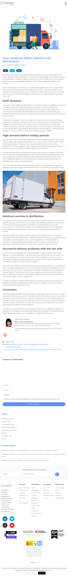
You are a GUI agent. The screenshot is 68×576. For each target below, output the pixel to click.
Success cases (60, 488)
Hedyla (3, 433)
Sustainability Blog (7, 424)
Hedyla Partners (48, 495)
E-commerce (35, 493)
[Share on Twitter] (12, 70)
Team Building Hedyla (13, 347)
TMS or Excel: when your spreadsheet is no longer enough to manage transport (29, 450)
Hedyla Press (59, 498)
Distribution (19, 344)
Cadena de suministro (9, 430)
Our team (46, 490)
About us (46, 488)
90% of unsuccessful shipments (32, 268)
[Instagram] (5, 525)
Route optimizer (24, 488)
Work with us (47, 493)
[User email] (5, 335)
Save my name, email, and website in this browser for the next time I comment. (32, 399)
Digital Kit (58, 495)
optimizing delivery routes (33, 344)
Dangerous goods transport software (36, 513)
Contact (46, 498)
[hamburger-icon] (66, 3)
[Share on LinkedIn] (19, 70)
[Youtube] (12, 525)
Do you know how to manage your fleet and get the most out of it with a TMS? (33, 349)
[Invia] (57, 474)
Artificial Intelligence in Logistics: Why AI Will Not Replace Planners (25, 460)
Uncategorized (6, 436)
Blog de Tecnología (8, 427)
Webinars (58, 493)
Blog (56, 490)
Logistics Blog (10, 342)
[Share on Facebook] (5, 70)
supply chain (9, 344)
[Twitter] (12, 518)
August (5, 231)
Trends (3, 439)
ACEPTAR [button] (41, 573)
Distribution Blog (7, 419)
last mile (46, 344)
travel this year (47, 253)
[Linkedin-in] (5, 518)
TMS (4, 276)
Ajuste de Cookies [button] (30, 573)
